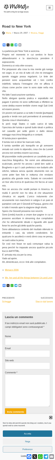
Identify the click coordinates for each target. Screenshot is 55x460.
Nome (8, 336)
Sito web (9, 360)
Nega (27, 441)
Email (8, 348)
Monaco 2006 (12, 270)
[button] (50, 417)
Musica (34, 33)
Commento (11, 372)
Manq (8, 33)
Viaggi (41, 33)
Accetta (27, 433)
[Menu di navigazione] (49, 7)
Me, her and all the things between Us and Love (28, 278)
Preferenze (27, 449)
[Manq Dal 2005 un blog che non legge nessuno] (16, 7)
